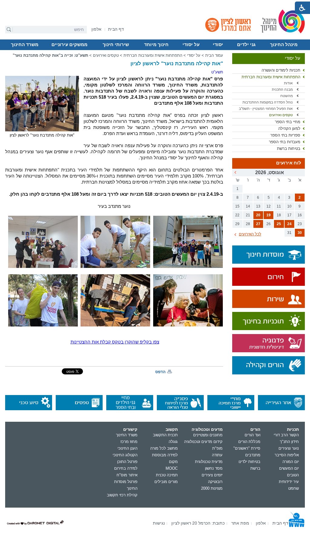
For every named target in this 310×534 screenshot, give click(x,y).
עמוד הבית (214, 55)
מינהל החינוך (284, 44)
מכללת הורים (249, 441)
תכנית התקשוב (165, 435)
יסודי (218, 44)
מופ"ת (217, 448)
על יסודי (191, 44)
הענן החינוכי (127, 448)
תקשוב (172, 429)
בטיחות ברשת (288, 148)
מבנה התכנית (282, 89)
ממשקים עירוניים (69, 44)
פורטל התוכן (127, 461)
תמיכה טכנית (167, 475)
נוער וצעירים (289, 448)
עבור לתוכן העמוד (155, 4)
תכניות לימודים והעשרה (281, 70)
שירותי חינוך (116, 44)
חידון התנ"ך (289, 441)
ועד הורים (252, 435)
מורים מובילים (166, 481)
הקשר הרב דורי (286, 435)
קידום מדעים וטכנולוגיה (203, 441)
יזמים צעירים (212, 475)
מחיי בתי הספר (287, 122)
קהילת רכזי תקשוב (122, 495)
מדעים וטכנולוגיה (207, 429)
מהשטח (286, 96)
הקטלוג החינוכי (125, 455)
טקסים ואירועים (281, 115)
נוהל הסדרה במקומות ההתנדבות (267, 102)
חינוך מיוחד (156, 44)
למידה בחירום (125, 468)
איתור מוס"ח (127, 475)
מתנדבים (252, 455)
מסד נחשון (214, 468)
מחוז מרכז (128, 441)
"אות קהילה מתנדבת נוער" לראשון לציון (176, 63)
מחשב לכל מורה (164, 448)
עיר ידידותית (289, 481)
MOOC (172, 468)
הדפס (160, 372)
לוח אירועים (288, 163)
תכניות (293, 429)
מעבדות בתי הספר (284, 142)
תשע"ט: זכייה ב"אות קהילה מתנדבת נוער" (50, 55)
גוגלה (173, 441)
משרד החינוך (24, 44)
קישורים (130, 429)
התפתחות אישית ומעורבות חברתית (271, 77)
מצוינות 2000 (212, 488)
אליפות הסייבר (287, 455)
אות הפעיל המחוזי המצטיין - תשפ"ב (266, 108)
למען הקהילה (289, 128)
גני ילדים (246, 44)
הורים (255, 429)
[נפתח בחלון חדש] (268, 277)
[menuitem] (96, 29)
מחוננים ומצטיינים (208, 435)
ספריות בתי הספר (285, 135)
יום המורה (290, 461)
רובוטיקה (215, 481)
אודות (288, 83)
